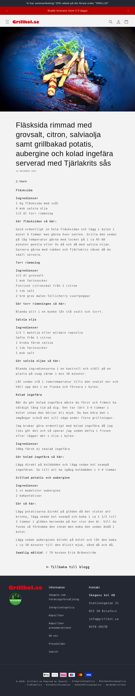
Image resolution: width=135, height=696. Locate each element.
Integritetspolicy (62, 607)
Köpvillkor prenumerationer (60, 625)
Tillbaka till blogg (70, 567)
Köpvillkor (56, 615)
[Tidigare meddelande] (7, 11)
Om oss (53, 635)
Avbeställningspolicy (88, 685)
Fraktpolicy (34, 685)
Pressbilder (57, 643)
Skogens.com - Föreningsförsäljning (64, 597)
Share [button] (23, 181)
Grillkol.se (34, 681)
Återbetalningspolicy (112, 681)
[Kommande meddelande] (128, 11)
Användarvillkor (116, 685)
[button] (7, 22)
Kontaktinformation (58, 685)
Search (53, 651)
